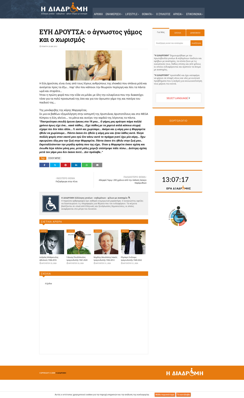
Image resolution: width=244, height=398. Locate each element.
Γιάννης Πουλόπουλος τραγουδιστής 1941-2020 (77, 258)
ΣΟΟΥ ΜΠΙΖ (54, 158)
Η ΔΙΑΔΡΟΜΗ (61, 373)
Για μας (161, 32)
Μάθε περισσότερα (164, 394)
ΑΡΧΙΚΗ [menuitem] (98, 14)
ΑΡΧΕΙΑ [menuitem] (177, 14)
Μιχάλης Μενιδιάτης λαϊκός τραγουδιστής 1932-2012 (105, 258)
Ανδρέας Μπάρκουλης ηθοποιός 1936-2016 (48, 258)
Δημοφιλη (195, 32)
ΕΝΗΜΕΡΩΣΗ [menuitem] (113, 14)
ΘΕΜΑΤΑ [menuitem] (147, 14)
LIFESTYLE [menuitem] (131, 14)
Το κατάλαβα (183, 394)
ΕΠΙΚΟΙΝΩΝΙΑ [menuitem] (193, 14)
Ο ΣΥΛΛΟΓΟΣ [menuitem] (163, 14)
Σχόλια (178, 32)
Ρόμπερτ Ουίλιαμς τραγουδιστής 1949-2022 (131, 258)
